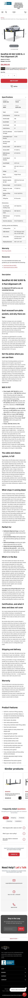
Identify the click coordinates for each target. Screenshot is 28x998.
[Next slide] (25, 33)
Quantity (3, 72)
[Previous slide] (2, 33)
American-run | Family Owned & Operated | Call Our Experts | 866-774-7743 (18, 5)
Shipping (13, 817)
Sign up (21, 929)
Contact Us (14, 854)
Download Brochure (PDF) (10, 267)
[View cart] (25, 12)
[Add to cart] (20, 798)
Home (2, 17)
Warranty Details (6, 251)
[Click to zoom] (14, 34)
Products (21, 817)
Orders (6, 817)
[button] (24, 994)
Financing (9, 821)
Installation (18, 821)
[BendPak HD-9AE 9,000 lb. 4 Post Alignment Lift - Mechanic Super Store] (10, 49)
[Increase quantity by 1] (14, 76)
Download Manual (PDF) (10, 265)
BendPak (8, 61)
